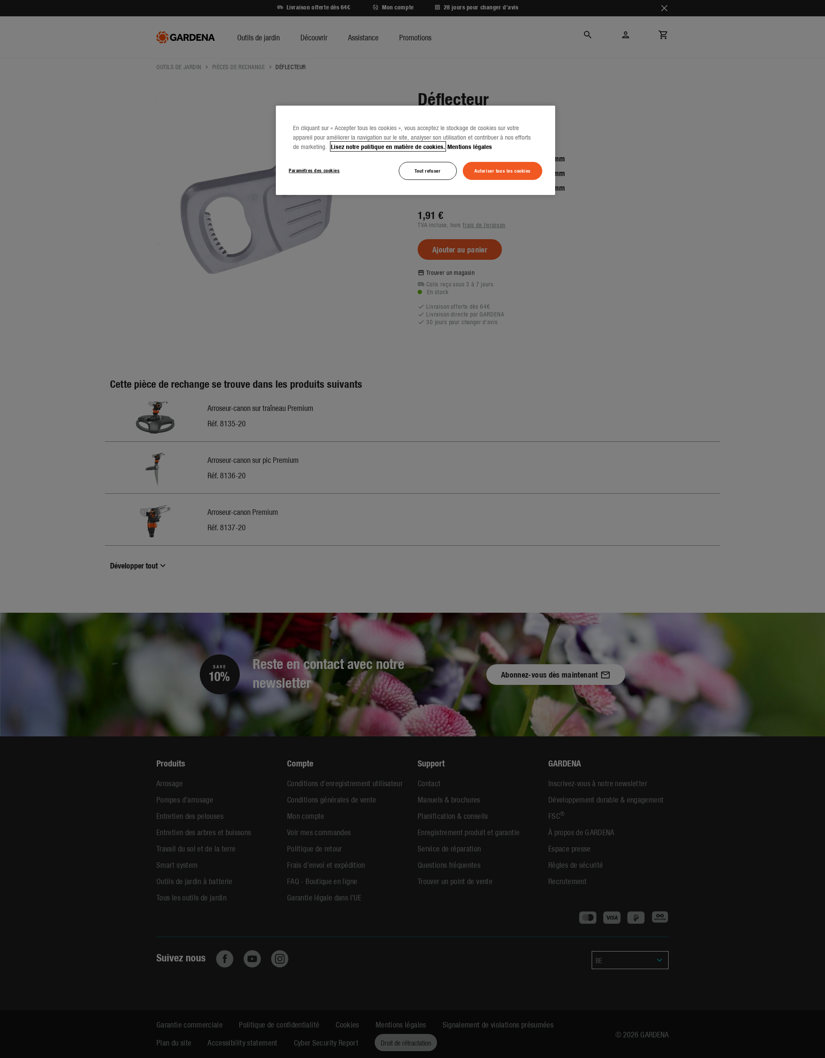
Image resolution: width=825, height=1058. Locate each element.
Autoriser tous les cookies (502, 170)
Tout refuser (427, 170)
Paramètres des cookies (314, 170)
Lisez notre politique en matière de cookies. (388, 146)
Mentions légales (469, 146)
